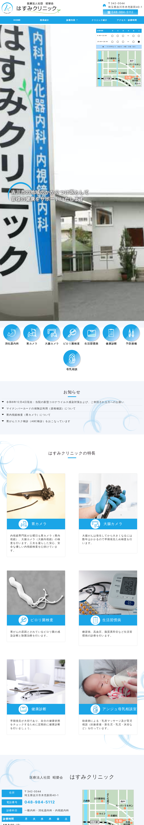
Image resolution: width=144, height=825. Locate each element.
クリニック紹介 (99, 20)
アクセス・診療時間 (127, 20)
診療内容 (71, 20)
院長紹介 (44, 20)
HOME (17, 20)
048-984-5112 (121, 12)
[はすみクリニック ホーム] (31, 7)
